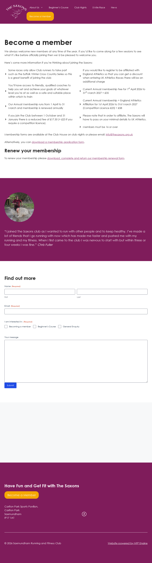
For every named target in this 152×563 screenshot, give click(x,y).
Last (78, 297)
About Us (34, 7)
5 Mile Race (98, 7)
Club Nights (80, 7)
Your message (11, 337)
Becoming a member (20, 326)
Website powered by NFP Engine (128, 543)
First (6, 297)
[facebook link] (84, 514)
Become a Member (40, 16)
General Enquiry (71, 326)
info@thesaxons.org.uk (119, 134)
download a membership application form (58, 142)
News (114, 7)
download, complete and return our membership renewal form (85, 158)
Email (12, 306)
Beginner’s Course (58, 7)
